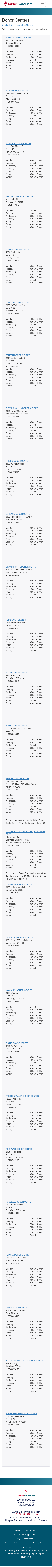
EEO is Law (30, 1530)
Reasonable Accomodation (17, 1543)
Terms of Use (26, 1547)
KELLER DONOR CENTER (17, 778)
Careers (43, 1520)
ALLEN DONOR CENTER (17, 90)
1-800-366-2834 (26, 1505)
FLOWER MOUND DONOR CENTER (22, 408)
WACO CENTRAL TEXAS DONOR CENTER (25, 1360)
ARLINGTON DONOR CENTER (19, 196)
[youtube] (28, 1515)
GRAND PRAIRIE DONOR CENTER (21, 566)
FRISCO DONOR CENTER (17, 461)
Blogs (38, 1518)
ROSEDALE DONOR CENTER (19, 1201)
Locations (30, 1520)
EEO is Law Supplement (24, 1534)
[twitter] (24, 1515)
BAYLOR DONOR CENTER (17, 249)
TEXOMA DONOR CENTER (18, 1254)
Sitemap (17, 1530)
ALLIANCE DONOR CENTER (18, 143)
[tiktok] (32, 1515)
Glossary (12, 1518)
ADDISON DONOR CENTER (18, 37)
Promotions (25, 1518)
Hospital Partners (13, 1520)
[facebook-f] (16, 1515)
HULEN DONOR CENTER (17, 672)
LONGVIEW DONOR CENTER (19, 884)
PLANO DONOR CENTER (17, 1043)
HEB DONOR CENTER (16, 619)
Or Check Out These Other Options (17, 25)
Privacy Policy (38, 1543)
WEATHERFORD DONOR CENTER (21, 1413)
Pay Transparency (25, 1539)
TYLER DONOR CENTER (17, 1307)
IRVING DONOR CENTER (17, 725)
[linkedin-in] (37, 1515)
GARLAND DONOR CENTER (18, 514)
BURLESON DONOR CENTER (19, 302)
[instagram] (20, 1515)
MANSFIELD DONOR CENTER (19, 937)
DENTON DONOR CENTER (18, 355)
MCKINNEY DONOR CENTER (19, 990)
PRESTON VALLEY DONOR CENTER (22, 1096)
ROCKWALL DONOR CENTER (19, 1149)
